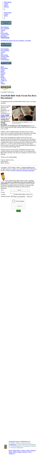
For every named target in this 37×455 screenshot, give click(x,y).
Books (6, 5)
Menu (2, 76)
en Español (28, 40)
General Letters (5, 34)
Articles (6, 3)
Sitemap (3, 83)
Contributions (12, 444)
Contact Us (4, 80)
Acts (2, 31)
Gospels (3, 30)
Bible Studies (7, 2)
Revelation (4, 36)
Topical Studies (5, 37)
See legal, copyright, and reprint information (22, 170)
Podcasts (6, 6)
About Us (3, 79)
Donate (3, 77)
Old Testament (5, 27)
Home (2, 66)
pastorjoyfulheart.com (28, 167)
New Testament (5, 28)
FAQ (2, 82)
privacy (12, 185)
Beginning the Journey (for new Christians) (12, 40)
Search (2, 74)
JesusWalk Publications (7, 92)
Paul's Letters (4, 33)
